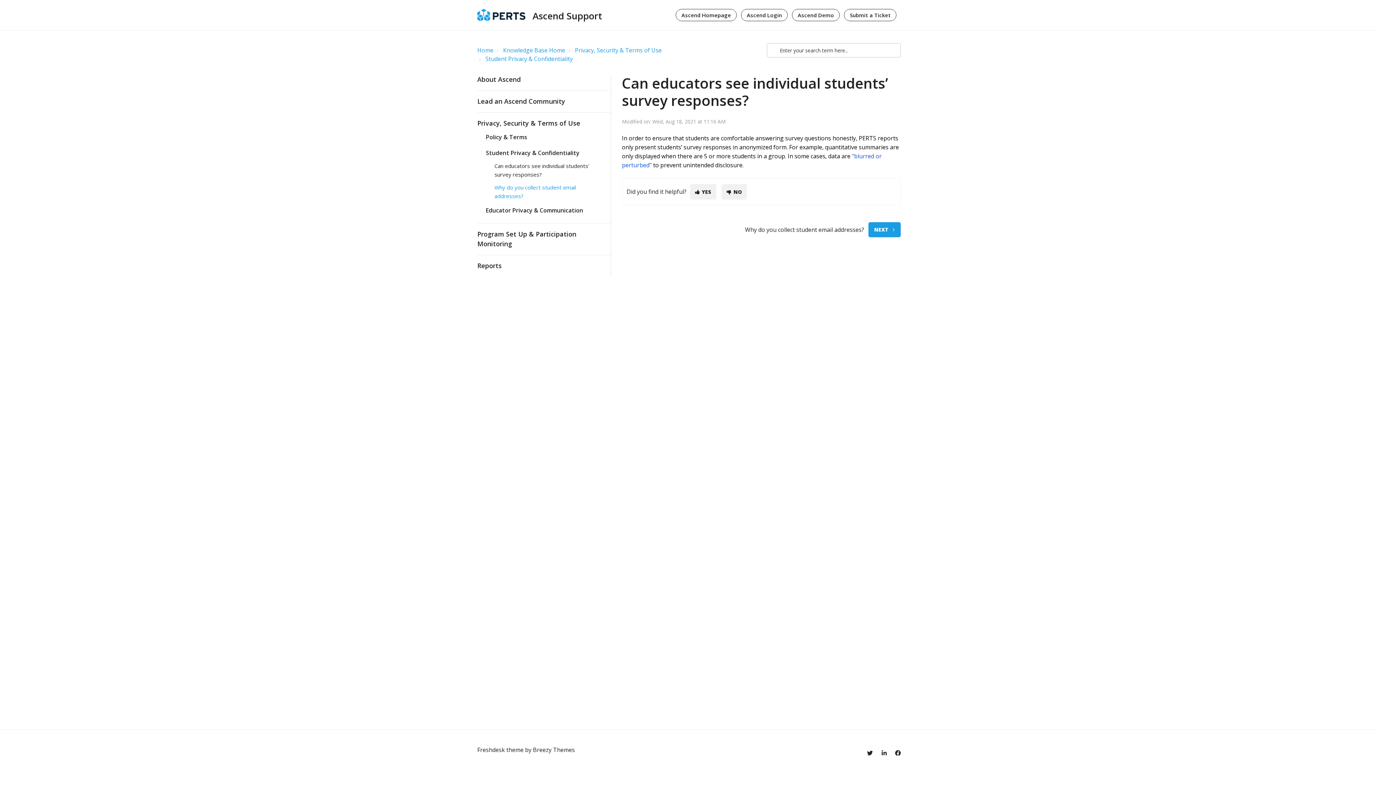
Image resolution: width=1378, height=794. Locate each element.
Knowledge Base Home (534, 50)
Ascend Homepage (706, 15)
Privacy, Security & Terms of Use (618, 50)
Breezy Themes (554, 750)
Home (485, 50)
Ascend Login (764, 15)
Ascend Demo (816, 15)
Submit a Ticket (870, 15)
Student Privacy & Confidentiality (529, 59)
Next (881, 229)
